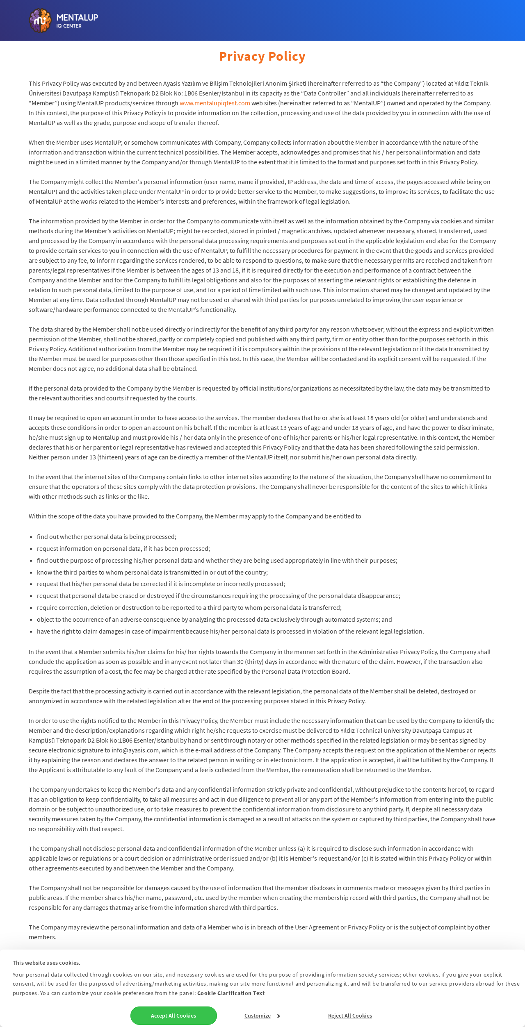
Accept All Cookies (173, 1015)
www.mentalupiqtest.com (215, 103)
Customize (257, 1015)
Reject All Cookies (350, 1015)
